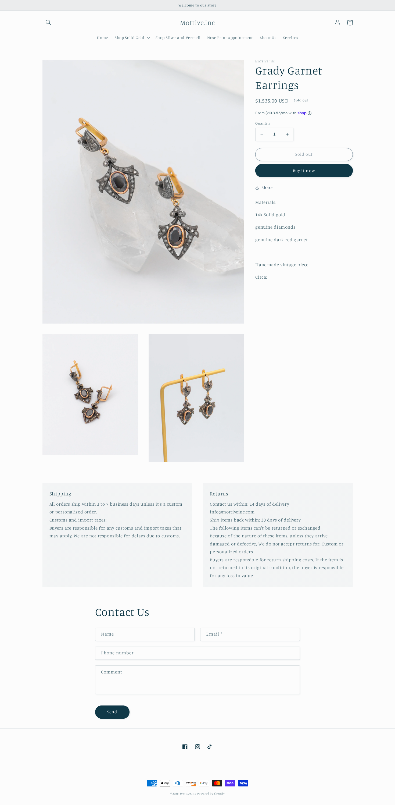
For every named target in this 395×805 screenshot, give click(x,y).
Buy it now (304, 170)
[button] (48, 22)
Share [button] (267, 187)
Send (112, 711)
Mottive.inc (188, 793)
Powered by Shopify (211, 793)
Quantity (262, 123)
